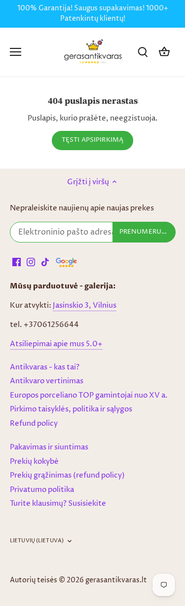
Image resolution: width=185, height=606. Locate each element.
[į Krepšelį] (164, 52)
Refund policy (34, 423)
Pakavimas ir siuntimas (49, 447)
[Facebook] (16, 262)
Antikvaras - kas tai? (44, 367)
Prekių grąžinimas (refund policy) (67, 475)
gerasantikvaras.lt (116, 580)
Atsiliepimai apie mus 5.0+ (56, 344)
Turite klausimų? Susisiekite (58, 503)
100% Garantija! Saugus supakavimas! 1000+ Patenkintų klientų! (92, 13)
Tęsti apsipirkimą (92, 140)
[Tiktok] (45, 262)
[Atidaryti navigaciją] (15, 52)
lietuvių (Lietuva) (37, 540)
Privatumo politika (42, 490)
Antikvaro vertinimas (46, 381)
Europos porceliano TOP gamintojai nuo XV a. (89, 395)
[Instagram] (31, 262)
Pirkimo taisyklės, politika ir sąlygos (71, 409)
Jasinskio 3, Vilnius (84, 305)
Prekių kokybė (34, 461)
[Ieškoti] (142, 52)
